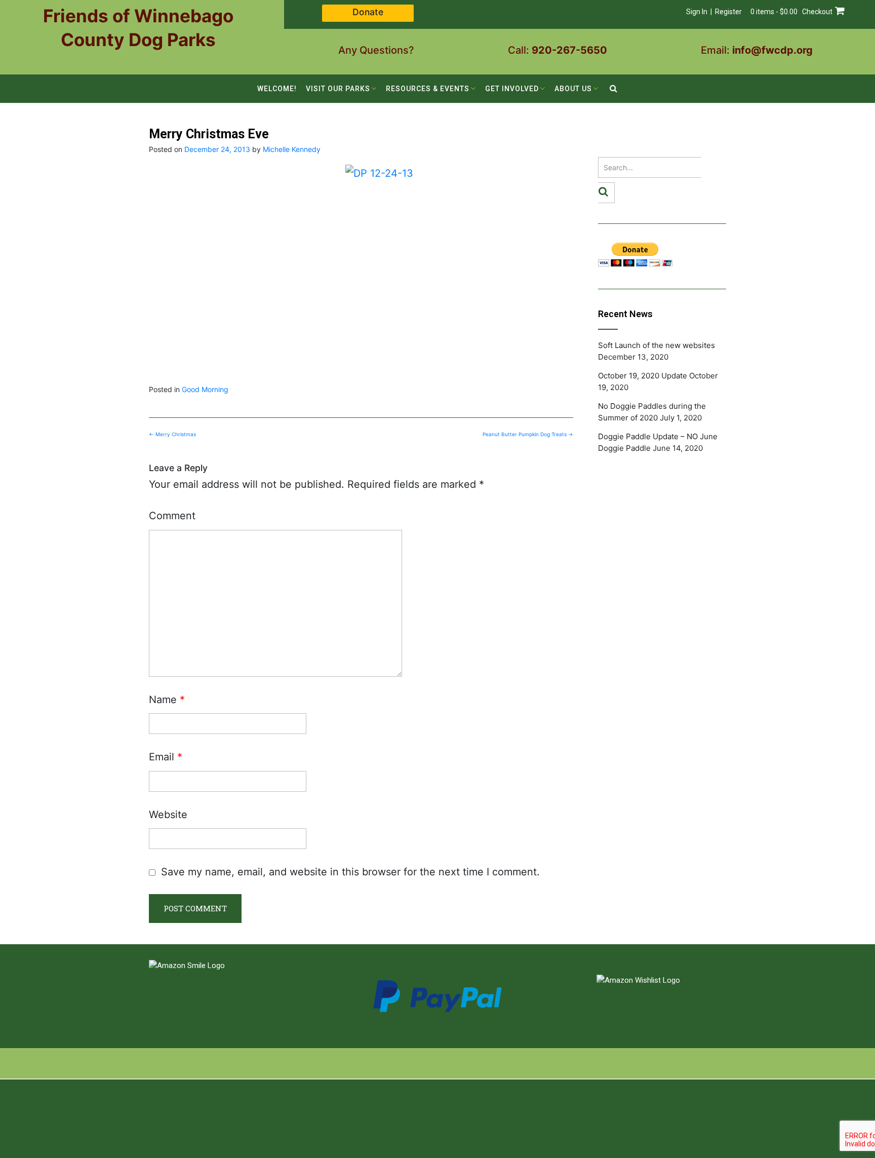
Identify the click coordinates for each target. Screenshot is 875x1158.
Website (168, 814)
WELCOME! (277, 89)
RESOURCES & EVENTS (427, 89)
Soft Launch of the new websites (656, 345)
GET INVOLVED (512, 89)
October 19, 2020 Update (642, 375)
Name (167, 699)
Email (165, 757)
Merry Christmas (172, 434)
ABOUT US (573, 89)
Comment (172, 516)
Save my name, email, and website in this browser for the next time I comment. (350, 872)
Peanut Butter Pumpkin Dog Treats (528, 434)
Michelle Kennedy (292, 149)
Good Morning (205, 389)
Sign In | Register (714, 12)
